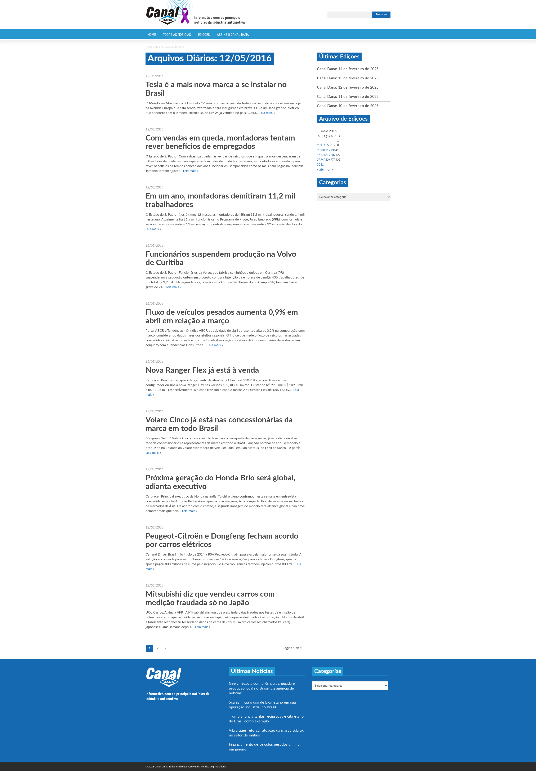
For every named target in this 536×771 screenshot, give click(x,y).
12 (328, 150)
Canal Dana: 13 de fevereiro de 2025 (348, 78)
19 (328, 155)
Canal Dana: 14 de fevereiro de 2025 (348, 69)
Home (152, 35)
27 (332, 160)
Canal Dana (169, 12)
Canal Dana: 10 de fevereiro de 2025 (348, 106)
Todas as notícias (177, 35)
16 (318, 155)
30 (318, 164)
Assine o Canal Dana (233, 35)
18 (325, 155)
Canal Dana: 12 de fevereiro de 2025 (348, 87)
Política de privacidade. (214, 766)
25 (325, 160)
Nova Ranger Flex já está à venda (202, 370)
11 (325, 150)
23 (318, 160)
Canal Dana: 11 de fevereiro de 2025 (348, 97)
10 (322, 150)
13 (332, 150)
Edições (204, 35)
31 (322, 164)
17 (322, 155)
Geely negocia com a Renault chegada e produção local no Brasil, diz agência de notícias (262, 688)
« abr (320, 169)
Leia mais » (267, 113)
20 (332, 155)
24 (322, 160)
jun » (330, 169)
